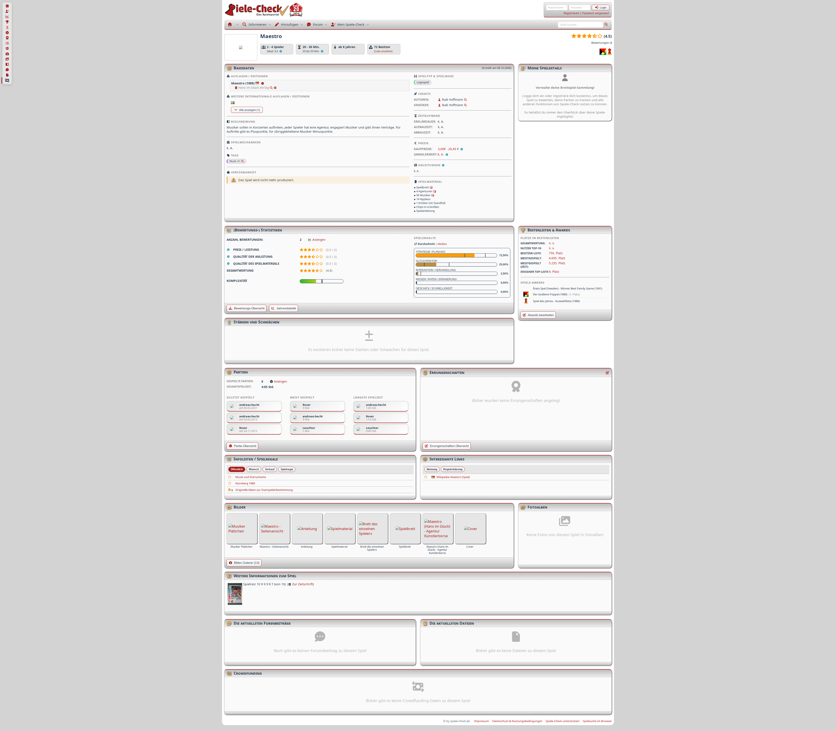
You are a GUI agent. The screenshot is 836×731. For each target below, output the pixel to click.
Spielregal (287, 469)
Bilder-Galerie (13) (247, 562)
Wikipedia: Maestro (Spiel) (453, 477)
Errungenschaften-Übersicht (449, 446)
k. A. (441, 154)
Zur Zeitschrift (302, 584)
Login (603, 7)
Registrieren (571, 13)
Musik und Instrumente (250, 477)
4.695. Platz (557, 258)
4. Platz (554, 271)
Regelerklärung (452, 469)
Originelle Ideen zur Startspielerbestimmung (264, 490)
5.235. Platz (557, 263)
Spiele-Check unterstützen (563, 721)
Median (442, 244)
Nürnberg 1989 (245, 483)
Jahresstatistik (286, 308)
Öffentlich (237, 469)
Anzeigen (318, 240)
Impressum (481, 721)
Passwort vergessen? (595, 13)
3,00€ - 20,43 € (449, 149)
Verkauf (270, 469)
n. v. (552, 243)
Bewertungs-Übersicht (249, 308)
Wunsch (254, 469)
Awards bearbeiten (541, 315)
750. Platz (556, 253)
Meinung (432, 469)
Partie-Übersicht (245, 446)
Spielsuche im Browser (597, 721)
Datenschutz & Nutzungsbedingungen (517, 721)
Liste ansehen (383, 51)
